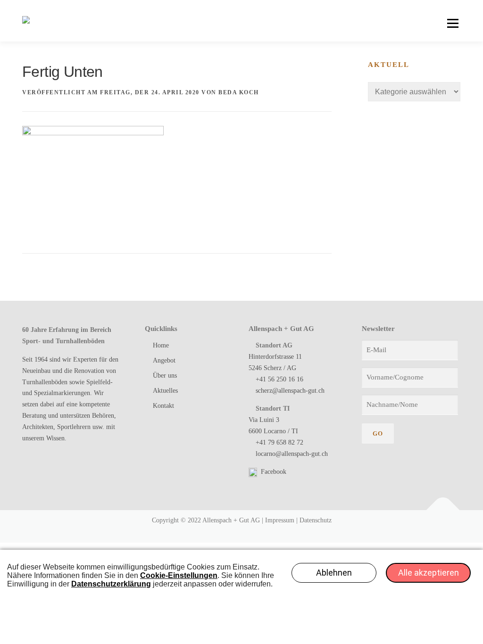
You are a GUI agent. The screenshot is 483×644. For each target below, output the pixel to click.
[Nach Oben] (443, 510)
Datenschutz (316, 520)
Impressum (279, 520)
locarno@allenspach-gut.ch (292, 453)
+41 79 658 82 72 (279, 442)
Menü (452, 23)
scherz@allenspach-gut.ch (290, 390)
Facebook (272, 471)
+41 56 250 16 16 (279, 379)
